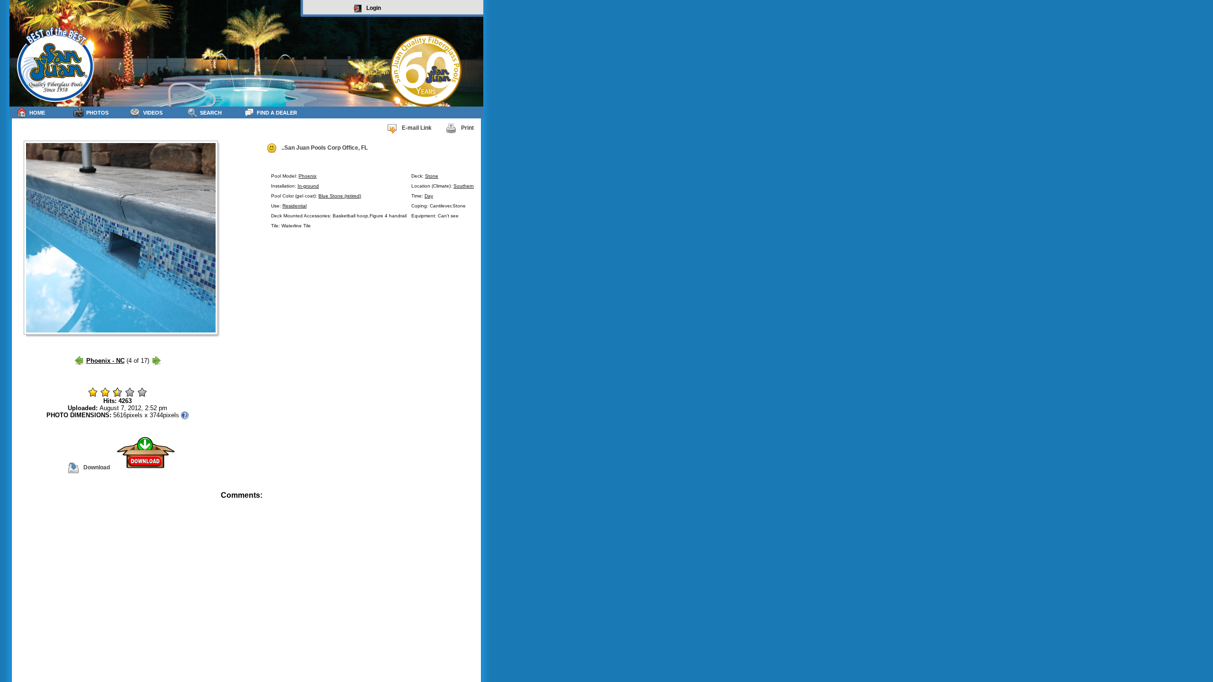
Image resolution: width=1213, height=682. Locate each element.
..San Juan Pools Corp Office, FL (324, 147)
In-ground (308, 185)
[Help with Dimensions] (185, 415)
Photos (97, 113)
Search (211, 113)
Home (37, 113)
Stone (431, 176)
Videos (153, 113)
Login (373, 8)
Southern (463, 185)
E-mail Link (417, 128)
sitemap (472, 502)
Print (467, 128)
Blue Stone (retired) (339, 195)
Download (96, 467)
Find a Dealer (277, 113)
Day (429, 195)
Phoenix (308, 176)
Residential (294, 205)
